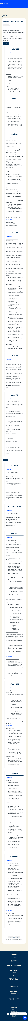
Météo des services (15, 3)
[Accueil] (5, 2)
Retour (4, 15)
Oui (10, 937)
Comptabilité (14, 1011)
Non (17, 937)
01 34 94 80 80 (13, 972)
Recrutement (14, 960)
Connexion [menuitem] (24, 3)
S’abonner (6, 25)
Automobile (14, 1016)
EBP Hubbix (14, 1009)
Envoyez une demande (13, 992)
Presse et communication (14, 959)
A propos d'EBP (14, 957)
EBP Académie (14, 961)
